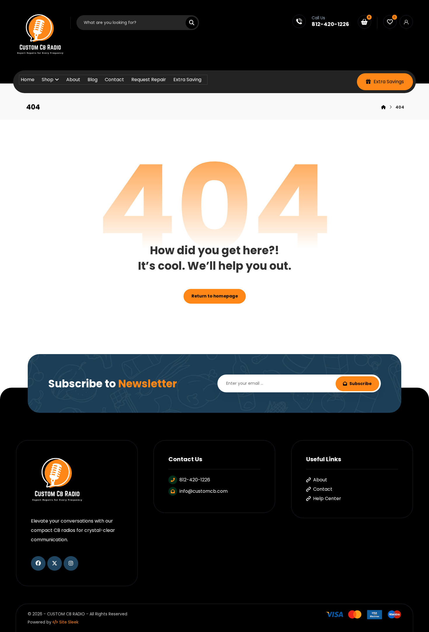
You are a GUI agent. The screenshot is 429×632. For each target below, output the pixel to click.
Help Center (327, 498)
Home (27, 79)
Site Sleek (69, 622)
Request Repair (148, 79)
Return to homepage (214, 296)
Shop (47, 79)
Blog (92, 79)
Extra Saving (187, 79)
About (73, 79)
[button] (188, 23)
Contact (114, 79)
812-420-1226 (194, 479)
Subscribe (360, 383)
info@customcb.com (203, 491)
